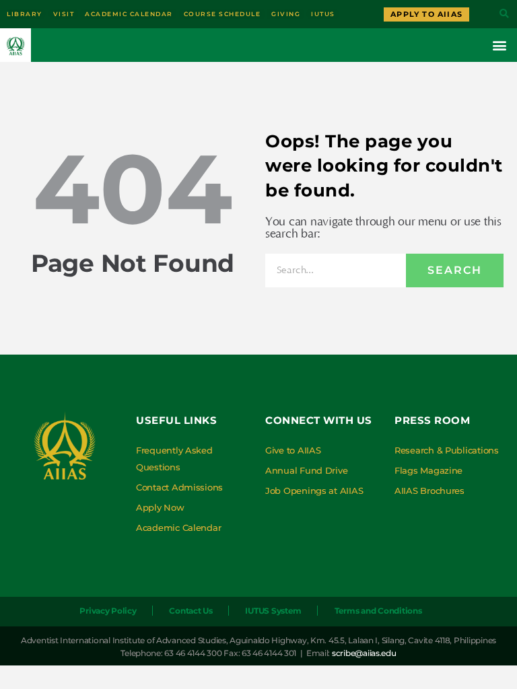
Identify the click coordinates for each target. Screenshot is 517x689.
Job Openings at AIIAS (314, 490)
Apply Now (160, 507)
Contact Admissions (179, 487)
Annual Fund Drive (306, 470)
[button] (503, 14)
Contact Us (190, 611)
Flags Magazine (428, 470)
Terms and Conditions (378, 611)
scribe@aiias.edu (364, 653)
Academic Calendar (178, 527)
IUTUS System (273, 611)
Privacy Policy (107, 611)
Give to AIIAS (293, 450)
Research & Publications (446, 450)
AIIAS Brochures (429, 490)
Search (454, 270)
